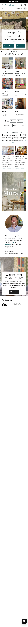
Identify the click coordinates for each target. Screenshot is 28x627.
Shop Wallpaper (8, 46)
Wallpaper (7, 125)
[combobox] (19, 8)
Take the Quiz (14, 292)
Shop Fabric (20, 46)
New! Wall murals (13, 1)
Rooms (20, 121)
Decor (15, 125)
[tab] (11, 51)
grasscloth (8, 244)
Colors (13, 121)
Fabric (22, 125)
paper (12, 242)
